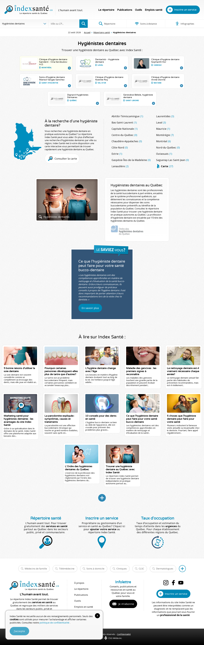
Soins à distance (148, 23)
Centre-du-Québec (124, 135)
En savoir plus (90, 308)
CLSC (141, 568)
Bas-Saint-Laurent (124, 122)
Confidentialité (124, 634)
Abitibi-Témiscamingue (127, 116)
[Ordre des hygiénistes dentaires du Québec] (127, 230)
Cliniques (121, 568)
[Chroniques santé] (102, 498)
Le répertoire (106, 9)
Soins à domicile (95, 568)
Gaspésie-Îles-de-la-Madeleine (131, 160)
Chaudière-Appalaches (127, 141)
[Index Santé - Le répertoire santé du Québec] (28, 9)
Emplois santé (153, 9)
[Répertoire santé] (182, 568)
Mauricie (163, 128)
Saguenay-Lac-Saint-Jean (172, 160)
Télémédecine (66, 568)
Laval (161, 122)
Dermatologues (164, 568)
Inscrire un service (185, 9)
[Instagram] (166, 582)
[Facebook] (173, 582)
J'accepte (19, 631)
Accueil (87, 32)
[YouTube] (181, 582)
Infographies (187, 23)
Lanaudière (120, 166)
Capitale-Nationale (125, 128)
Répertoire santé (101, 32)
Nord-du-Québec (168, 147)
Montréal (163, 141)
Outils (138, 9)
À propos (79, 582)
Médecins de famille (36, 568)
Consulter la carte (66, 158)
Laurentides (165, 116)
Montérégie (165, 135)
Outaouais (164, 153)
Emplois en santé (83, 606)
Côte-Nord (120, 147)
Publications (124, 9)
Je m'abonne (126, 604)
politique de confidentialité (54, 622)
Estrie (117, 153)
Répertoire (109, 23)
